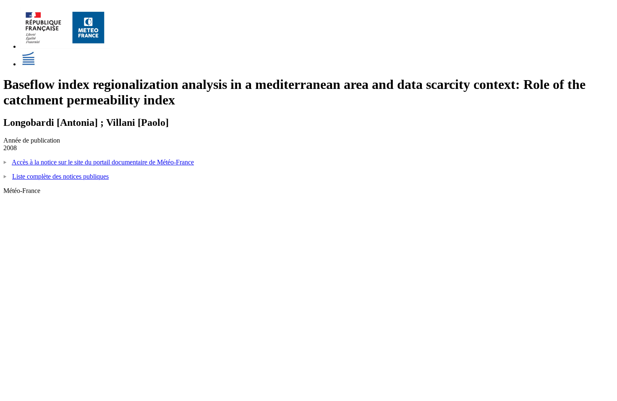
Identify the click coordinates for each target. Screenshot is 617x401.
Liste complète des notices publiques (60, 176)
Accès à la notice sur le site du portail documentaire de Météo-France (103, 162)
